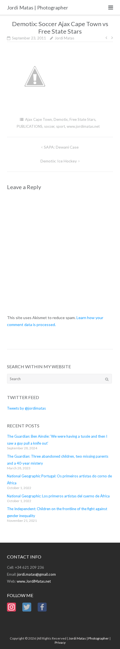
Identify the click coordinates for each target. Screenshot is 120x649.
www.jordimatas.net (83, 126)
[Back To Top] (106, 635)
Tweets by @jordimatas (26, 408)
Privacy (60, 642)
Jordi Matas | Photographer (89, 638)
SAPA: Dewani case (61, 147)
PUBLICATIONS (29, 126)
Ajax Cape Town (38, 119)
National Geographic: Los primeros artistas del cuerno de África (58, 496)
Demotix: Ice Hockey (58, 161)
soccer (49, 126)
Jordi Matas (64, 38)
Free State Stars (82, 119)
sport (60, 126)
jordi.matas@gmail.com (36, 574)
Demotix (61, 119)
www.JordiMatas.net (34, 581)
